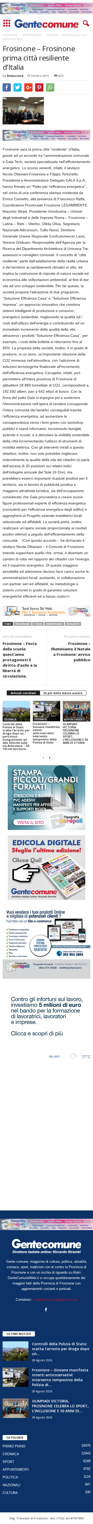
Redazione (15, 76)
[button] (85, 23)
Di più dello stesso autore (63, 693)
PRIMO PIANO (14, 1446)
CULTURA (10, 1493)
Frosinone (23, 624)
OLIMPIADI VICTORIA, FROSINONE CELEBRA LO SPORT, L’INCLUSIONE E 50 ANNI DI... (60, 1406)
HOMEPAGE (10, 35)
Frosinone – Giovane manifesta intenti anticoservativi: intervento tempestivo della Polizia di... (60, 1377)
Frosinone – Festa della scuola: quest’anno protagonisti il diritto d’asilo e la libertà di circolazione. (20, 660)
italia (38, 624)
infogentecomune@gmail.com (55, 1300)
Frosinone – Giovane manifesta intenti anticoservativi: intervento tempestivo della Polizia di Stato (46, 733)
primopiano (54, 624)
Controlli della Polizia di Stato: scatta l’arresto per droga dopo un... (60, 1348)
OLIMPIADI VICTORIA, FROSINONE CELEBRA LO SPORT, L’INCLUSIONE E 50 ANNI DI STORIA (75, 733)
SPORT (8, 1462)
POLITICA (10, 1477)
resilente (73, 624)
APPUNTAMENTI (74, 719)
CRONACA (10, 719)
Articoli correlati (23, 693)
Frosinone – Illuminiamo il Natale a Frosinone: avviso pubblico (70, 651)
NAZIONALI (11, 1485)
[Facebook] (46, 1310)
